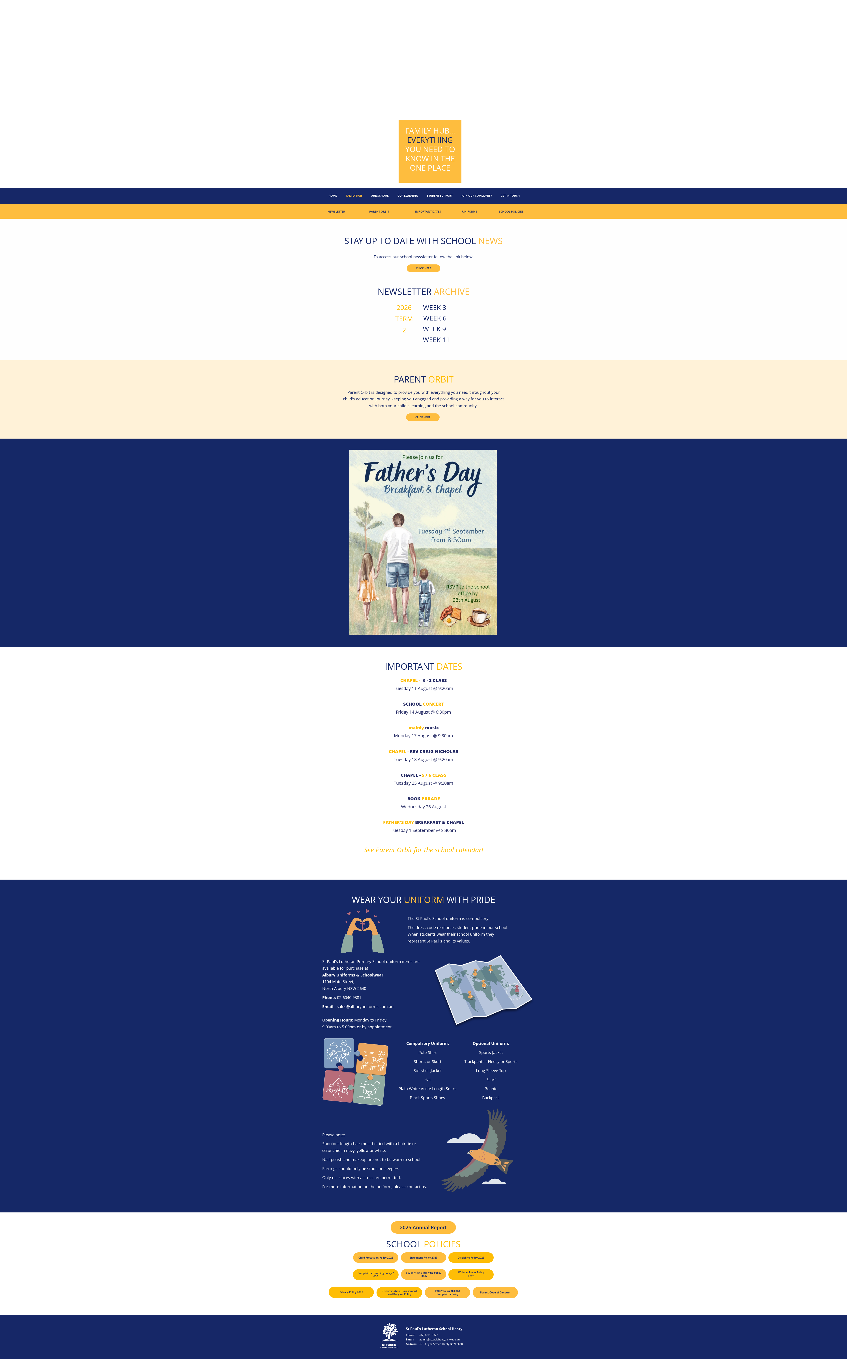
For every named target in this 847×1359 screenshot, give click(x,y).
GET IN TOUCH (510, 196)
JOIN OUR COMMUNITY (476, 196)
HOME (333, 196)
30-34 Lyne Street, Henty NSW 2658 (441, 1344)
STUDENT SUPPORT (440, 196)
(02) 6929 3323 (429, 1335)
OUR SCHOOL (380, 196)
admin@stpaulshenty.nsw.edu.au (439, 1339)
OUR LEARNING (407, 196)
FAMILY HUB (354, 196)
